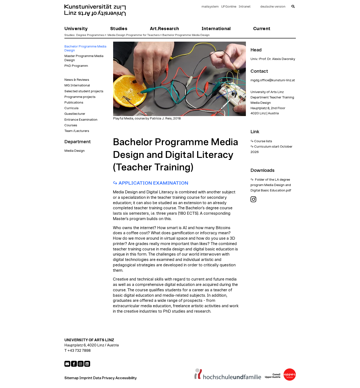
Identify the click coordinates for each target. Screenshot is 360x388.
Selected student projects (83, 91)
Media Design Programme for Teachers (134, 35)
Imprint (85, 378)
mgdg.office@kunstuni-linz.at (273, 80)
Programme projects (80, 97)
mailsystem (210, 6)
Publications (73, 102)
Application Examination (154, 183)
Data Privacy (104, 378)
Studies (69, 35)
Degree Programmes (90, 35)
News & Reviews (76, 80)
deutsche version (272, 6)
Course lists (263, 141)
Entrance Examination (80, 119)
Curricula (71, 108)
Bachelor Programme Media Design (186, 35)
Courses (70, 125)
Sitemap (71, 378)
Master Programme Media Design (83, 58)
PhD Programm (76, 66)
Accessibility (126, 378)
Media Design (74, 151)
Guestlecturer (74, 114)
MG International (77, 85)
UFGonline (228, 6)
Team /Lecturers (76, 131)
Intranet (245, 6)
